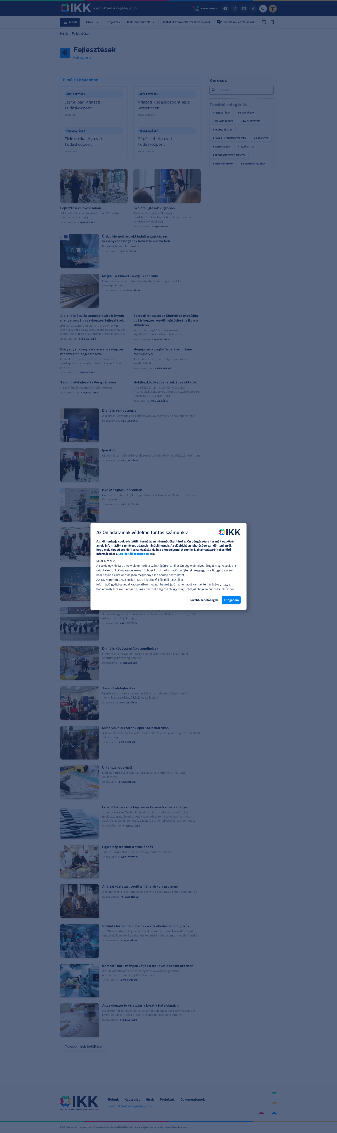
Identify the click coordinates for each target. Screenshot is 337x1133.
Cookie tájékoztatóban (133, 553)
